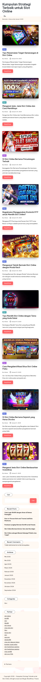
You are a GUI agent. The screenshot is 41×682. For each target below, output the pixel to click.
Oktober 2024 (9, 586)
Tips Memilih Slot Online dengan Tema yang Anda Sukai (19, 317)
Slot (4, 49)
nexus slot (7, 633)
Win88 (6, 623)
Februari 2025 (9, 572)
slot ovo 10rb (8, 654)
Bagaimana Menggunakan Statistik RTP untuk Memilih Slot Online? (20, 213)
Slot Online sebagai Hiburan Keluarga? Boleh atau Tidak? (20, 534)
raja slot (7, 637)
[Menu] (5, 16)
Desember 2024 (9, 579)
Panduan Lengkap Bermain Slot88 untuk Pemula (19, 525)
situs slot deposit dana (11, 642)
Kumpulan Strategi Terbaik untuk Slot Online (16, 7)
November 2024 (9, 583)
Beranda (4, 19)
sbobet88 (7, 640)
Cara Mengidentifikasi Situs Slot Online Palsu (19, 367)
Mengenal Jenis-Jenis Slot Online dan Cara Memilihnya (18, 107)
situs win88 (8, 651)
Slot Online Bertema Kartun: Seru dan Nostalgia (19, 529)
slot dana (7, 616)
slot (5, 621)
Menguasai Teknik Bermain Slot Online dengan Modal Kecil (19, 266)
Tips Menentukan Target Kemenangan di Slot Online (20, 54)
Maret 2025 (8, 568)
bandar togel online (10, 644)
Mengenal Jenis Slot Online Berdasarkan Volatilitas (20, 468)
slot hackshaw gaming (11, 647)
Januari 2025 (8, 575)
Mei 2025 (7, 560)
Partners (9, 664)
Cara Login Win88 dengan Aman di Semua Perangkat (18, 513)
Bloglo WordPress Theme (30, 679)
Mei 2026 (7, 557)
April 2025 (7, 564)
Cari (8, 495)
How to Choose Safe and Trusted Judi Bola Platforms (18, 519)
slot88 (6, 618)
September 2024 (10, 590)
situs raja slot (8, 628)
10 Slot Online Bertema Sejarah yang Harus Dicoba (18, 418)
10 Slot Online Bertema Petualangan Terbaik (18, 160)
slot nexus (7, 625)
